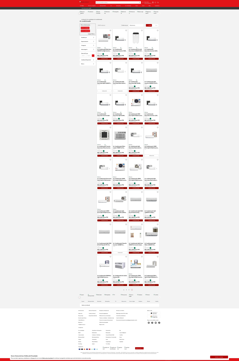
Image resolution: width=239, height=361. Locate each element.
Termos (33, 358)
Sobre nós (80, 313)
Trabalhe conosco (81, 324)
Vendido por (84, 37)
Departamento (84, 41)
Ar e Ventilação (128, 5)
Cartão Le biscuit (92, 313)
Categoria (83, 45)
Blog (149, 5)
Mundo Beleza (95, 341)
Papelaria (121, 341)
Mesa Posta (122, 339)
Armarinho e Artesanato (96, 330)
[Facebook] (152, 322)
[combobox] (117, 2)
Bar (120, 330)
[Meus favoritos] (155, 2)
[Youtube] (155, 322)
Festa (121, 337)
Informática (94, 339)
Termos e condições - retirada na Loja (106, 317)
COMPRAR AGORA (104, 58)
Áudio (136, 5)
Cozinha (121, 334)
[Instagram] (148, 322)
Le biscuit (83, 19)
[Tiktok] (159, 322)
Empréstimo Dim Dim (93, 315)
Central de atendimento (121, 315)
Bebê (79, 332)
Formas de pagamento (103, 313)
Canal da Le (157, 5)
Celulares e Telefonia (96, 334)
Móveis (79, 341)
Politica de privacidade (103, 322)
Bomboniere (94, 332)
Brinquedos (118, 5)
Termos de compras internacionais (106, 320)
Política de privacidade (47, 358)
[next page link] (132, 290)
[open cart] (158, 2)
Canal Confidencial (119, 317)
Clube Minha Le (81, 320)
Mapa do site (101, 324)
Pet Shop (80, 343)
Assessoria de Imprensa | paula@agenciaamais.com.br (126, 320)
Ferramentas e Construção (111, 337)
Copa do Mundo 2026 (110, 334)
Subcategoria (84, 49)
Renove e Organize (92, 5)
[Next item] (159, 13)
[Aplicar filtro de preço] (93, 55)
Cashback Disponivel (86, 59)
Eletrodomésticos (95, 337)
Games (79, 339)
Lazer (107, 339)
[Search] (139, 2)
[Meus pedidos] (153, 2)
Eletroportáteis (103, 5)
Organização (108, 341)
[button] (85, 8)
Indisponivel (104, 90)
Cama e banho (81, 334)
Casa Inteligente (123, 332)
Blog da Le (80, 322)
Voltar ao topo (138, 348)
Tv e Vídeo (108, 343)
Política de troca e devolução (104, 315)
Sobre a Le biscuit (86, 305)
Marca (82, 63)
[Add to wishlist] (110, 30)
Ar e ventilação (90, 19)
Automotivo (108, 330)
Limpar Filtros (91, 33)
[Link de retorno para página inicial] (87, 2)
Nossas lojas (80, 315)
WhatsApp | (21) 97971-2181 (122, 313)
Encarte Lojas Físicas (82, 317)
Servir (143, 5)
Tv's (111, 5)
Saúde (93, 343)
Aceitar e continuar (219, 357)
